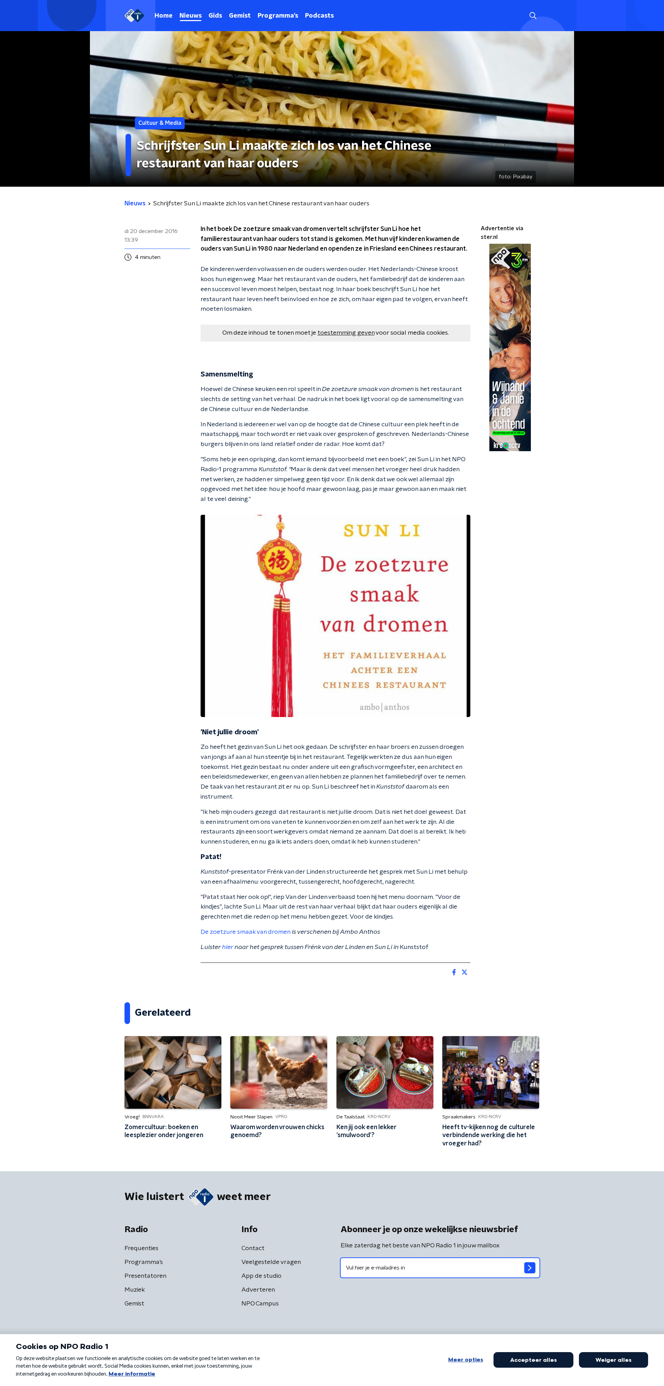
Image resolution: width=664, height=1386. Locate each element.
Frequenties (141, 1248)
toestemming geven (346, 333)
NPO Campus (260, 1304)
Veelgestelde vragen (271, 1262)
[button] (533, 15)
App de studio (261, 1276)
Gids (215, 16)
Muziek (134, 1290)
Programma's (278, 16)
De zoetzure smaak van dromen (245, 932)
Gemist (240, 16)
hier (227, 947)
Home (164, 16)
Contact (253, 1248)
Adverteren (258, 1290)
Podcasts (319, 16)
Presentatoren (145, 1276)
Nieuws (190, 16)
